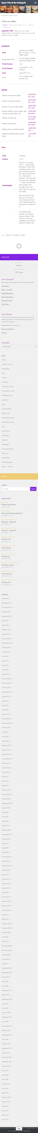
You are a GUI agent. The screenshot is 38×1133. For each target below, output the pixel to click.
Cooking (4, 332)
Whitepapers (5, 444)
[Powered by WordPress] (14, 1131)
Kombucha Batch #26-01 (9, 504)
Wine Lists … (6, 453)
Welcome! (5, 440)
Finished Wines (7, 15)
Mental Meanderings (8, 293)
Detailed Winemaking (13, 563)
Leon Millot (16, 235)
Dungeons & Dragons (8, 329)
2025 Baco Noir (6, 582)
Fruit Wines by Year (7, 386)
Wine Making (6, 458)
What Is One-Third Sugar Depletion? (12, 513)
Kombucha (5, 400)
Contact (4, 378)
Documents (5, 382)
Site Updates (5, 304)
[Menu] (35, 2)
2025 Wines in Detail (8, 565)
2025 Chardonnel (7, 574)
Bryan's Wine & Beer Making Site (13, 2)
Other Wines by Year (8, 422)
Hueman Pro (27, 1131)
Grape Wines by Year (8, 391)
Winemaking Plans (7, 300)
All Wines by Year (7, 364)
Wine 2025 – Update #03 (9, 530)
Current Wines (6, 537)
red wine (23, 235)
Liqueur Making (6, 409)
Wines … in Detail (7, 290)
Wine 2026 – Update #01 (9, 522)
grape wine (8, 235)
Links (3, 404)
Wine (15, 15)
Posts (3, 426)
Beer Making (6, 369)
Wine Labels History (7, 297)
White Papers (5, 286)
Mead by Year (6, 413)
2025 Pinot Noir (6, 539)
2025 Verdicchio (6, 548)
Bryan (5, 25)
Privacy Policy (6, 431)
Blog (3, 373)
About (4, 360)
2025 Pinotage (6, 556)
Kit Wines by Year (7, 395)
